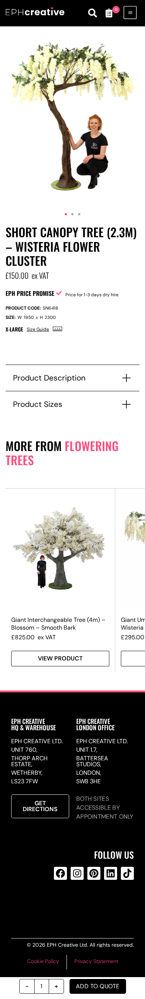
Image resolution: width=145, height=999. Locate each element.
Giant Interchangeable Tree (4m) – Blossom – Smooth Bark (58, 623)
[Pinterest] (93, 873)
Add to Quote (98, 986)
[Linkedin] (110, 873)
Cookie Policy (43, 961)
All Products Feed (76, 903)
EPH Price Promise (30, 293)
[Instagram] (77, 873)
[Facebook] (60, 873)
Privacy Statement (96, 961)
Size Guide (38, 329)
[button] (66, 214)
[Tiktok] (127, 873)
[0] (108, 13)
